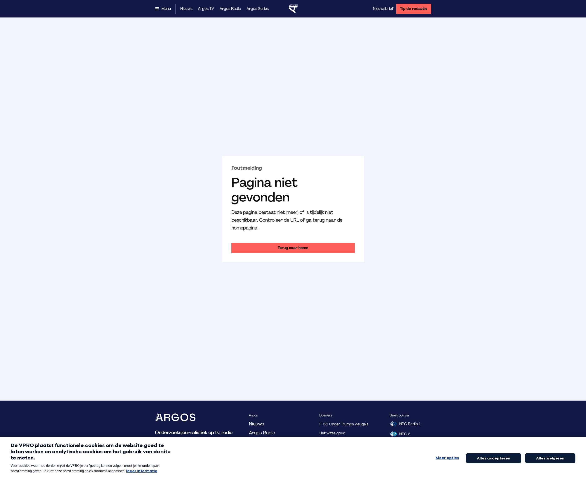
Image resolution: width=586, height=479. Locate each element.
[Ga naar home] (293, 8)
